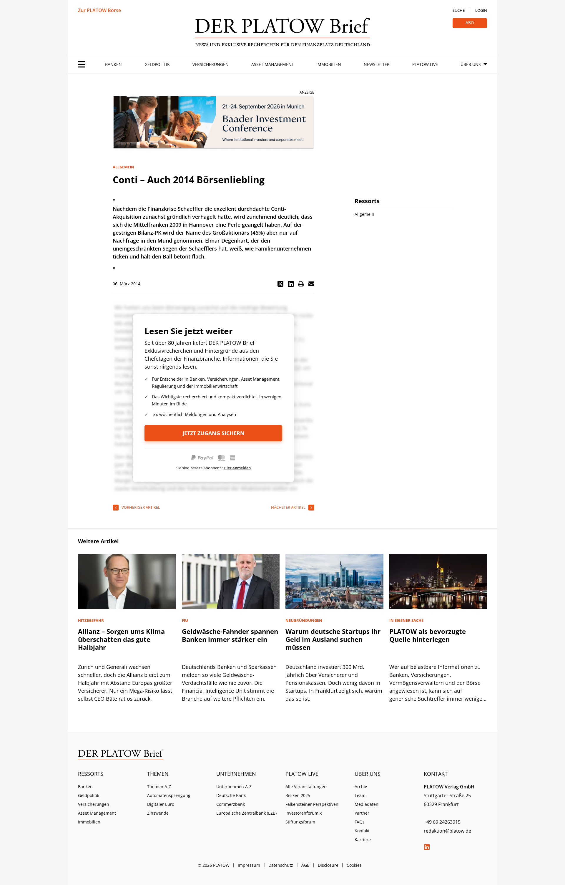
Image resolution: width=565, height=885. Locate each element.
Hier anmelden (237, 467)
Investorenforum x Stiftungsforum (303, 817)
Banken (113, 64)
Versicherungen (210, 64)
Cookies (354, 865)
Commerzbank (230, 804)
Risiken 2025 (297, 795)
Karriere (363, 839)
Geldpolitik (157, 64)
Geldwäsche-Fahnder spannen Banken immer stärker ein (230, 635)
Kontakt (362, 830)
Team (360, 795)
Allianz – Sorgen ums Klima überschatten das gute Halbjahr (121, 639)
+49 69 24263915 (442, 822)
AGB (305, 865)
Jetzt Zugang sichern (213, 433)
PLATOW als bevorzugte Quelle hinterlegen (427, 635)
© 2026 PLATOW (214, 865)
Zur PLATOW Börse (99, 10)
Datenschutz (280, 865)
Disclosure (328, 865)
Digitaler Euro (160, 804)
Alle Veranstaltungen (306, 786)
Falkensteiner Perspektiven (311, 804)
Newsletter (377, 64)
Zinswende (158, 813)
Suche (459, 10)
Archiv (361, 786)
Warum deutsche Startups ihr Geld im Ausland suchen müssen (332, 639)
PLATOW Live (425, 64)
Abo (470, 22)
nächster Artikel (288, 507)
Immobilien (328, 64)
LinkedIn (427, 847)
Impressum (249, 865)
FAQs (360, 822)
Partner (362, 813)
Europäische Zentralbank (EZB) (246, 813)
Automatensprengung (168, 795)
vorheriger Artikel (141, 507)
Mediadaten (366, 804)
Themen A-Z (159, 786)
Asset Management (272, 64)
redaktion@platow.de (447, 831)
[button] (280, 284)
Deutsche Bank (231, 795)
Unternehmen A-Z (234, 786)
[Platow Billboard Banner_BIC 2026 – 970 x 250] (213, 123)
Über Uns (471, 64)
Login (481, 10)
